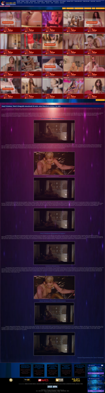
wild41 (86, 33)
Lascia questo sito (91, 375)
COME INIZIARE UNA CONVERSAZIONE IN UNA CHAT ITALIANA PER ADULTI (39, 367)
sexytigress (87, 55)
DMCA (100, 387)
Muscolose (20, 2)
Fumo (52, 2)
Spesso (43, 2)
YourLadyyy (24, 77)
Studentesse (40, 1)
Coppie (14, 4)
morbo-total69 (25, 55)
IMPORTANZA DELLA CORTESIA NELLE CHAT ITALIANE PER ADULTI (25, 366)
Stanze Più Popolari (79, 8)
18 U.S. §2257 (92, 386)
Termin (92, 387)
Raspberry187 (4, 55)
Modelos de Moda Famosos (30, 383)
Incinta (48, 2)
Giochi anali (37, 2)
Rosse (27, 1)
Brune (22, 1)
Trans (11, 4)
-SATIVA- (2, 33)
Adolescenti (33, 1)
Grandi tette (70, 1)
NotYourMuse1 (67, 33)
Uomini (7, 4)
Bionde (18, 1)
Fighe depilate (78, 1)
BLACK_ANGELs (46, 77)
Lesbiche (56, 2)
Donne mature (48, 1)
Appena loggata (70, 8)
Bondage (62, 2)
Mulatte (98, 1)
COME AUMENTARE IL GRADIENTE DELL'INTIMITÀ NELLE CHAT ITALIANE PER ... (66, 367)
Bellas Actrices (62, 383)
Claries (65, 55)
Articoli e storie (79, 383)
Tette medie (63, 1)
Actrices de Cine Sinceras (53, 383)
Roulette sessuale (100, 8)
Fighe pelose (86, 1)
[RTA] (103, 375)
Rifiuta (91, 390)
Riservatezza (96, 387)
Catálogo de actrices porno (42, 383)
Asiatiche (93, 1)
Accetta (100, 390)
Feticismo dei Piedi (28, 2)
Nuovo (93, 8)
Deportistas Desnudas (70, 383)
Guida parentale (98, 386)
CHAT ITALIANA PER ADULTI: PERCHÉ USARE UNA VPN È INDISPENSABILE (52, 367)
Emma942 (24, 33)
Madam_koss (66, 77)
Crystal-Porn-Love (89, 77)
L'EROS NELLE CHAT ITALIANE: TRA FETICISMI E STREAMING (80, 366)
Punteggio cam (87, 8)
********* (43, 33)
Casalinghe (56, 1)
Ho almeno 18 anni (95, 373)
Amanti (64, 8)
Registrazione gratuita (8, 22)
